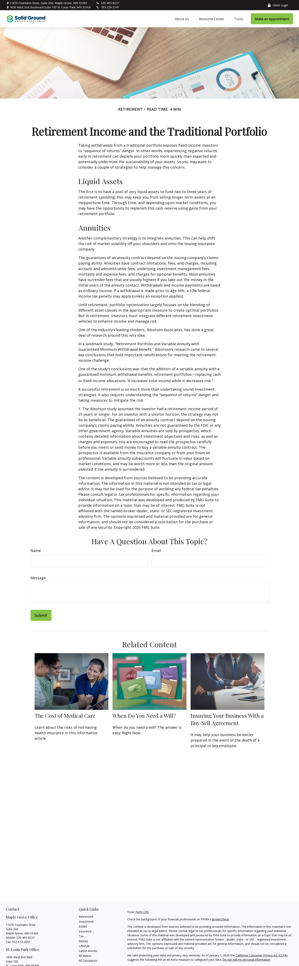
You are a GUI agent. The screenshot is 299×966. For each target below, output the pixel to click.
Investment (86, 921)
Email (156, 550)
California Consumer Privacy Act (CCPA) (262, 955)
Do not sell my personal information (246, 960)
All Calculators (88, 961)
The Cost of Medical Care (65, 715)
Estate (83, 926)
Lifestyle (84, 946)
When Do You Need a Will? (144, 715)
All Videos (85, 956)
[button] (182, 18)
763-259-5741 (110, 7)
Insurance (85, 931)
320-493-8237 (110, 3)
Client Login (280, 5)
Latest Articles (88, 951)
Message (38, 577)
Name (36, 550)
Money (83, 941)
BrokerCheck (220, 919)
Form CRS (142, 912)
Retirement (86, 917)
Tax (81, 936)
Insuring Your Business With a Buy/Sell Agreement (227, 719)
